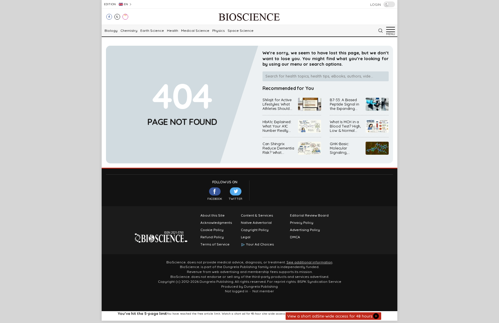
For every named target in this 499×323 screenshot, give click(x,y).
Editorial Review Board (309, 215)
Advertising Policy (305, 230)
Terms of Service (215, 244)
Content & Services (257, 215)
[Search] (380, 30)
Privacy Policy (301, 223)
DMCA (295, 237)
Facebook (214, 198)
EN (126, 4)
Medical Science (195, 31)
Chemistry (128, 31)
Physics (218, 31)
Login (375, 5)
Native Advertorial (256, 223)
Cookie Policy (212, 230)
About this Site (212, 215)
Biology (111, 31)
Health (172, 31)
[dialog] (249, 316)
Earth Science (152, 31)
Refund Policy (212, 237)
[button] (333, 316)
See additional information (309, 262)
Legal (245, 237)
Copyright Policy (255, 230)
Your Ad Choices (260, 244)
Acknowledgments (216, 223)
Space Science (241, 31)
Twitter (235, 198)
